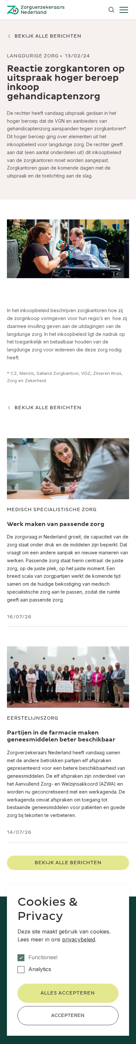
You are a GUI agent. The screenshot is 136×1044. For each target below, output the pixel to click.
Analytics (39, 969)
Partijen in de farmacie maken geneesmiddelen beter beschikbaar (61, 736)
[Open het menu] (124, 9)
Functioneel (42, 957)
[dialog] (68, 960)
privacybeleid (78, 939)
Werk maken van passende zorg (55, 524)
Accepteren (68, 1015)
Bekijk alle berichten (68, 862)
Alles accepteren (68, 993)
